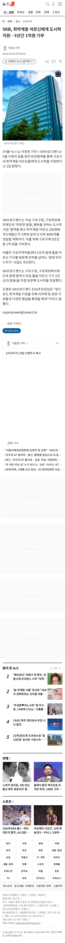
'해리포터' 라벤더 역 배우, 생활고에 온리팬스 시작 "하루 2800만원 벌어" (29, 679)
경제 (40, 843)
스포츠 (7, 801)
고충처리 (58, 885)
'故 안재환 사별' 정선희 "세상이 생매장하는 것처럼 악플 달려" (30, 694)
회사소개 (7, 885)
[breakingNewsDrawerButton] (53, 3)
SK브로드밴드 (11, 330)
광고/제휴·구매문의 (24, 885)
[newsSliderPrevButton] (51, 668)
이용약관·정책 (43, 885)
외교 (24, 850)
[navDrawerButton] (60, 4)
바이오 (57, 857)
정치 (8, 843)
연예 (5, 758)
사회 (24, 843)
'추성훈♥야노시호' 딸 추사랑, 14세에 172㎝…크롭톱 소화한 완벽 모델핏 (29, 709)
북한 (40, 850)
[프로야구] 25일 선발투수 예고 (23, 353)
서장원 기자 (14, 47)
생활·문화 (8, 864)
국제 (57, 843)
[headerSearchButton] (47, 3)
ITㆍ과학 (7, 21)
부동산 (24, 857)
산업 (8, 857)
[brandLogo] (8, 4)
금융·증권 (57, 850)
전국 (8, 850)
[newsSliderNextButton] (59, 668)
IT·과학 (41, 857)
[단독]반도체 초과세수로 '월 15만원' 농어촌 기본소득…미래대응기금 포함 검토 (29, 740)
